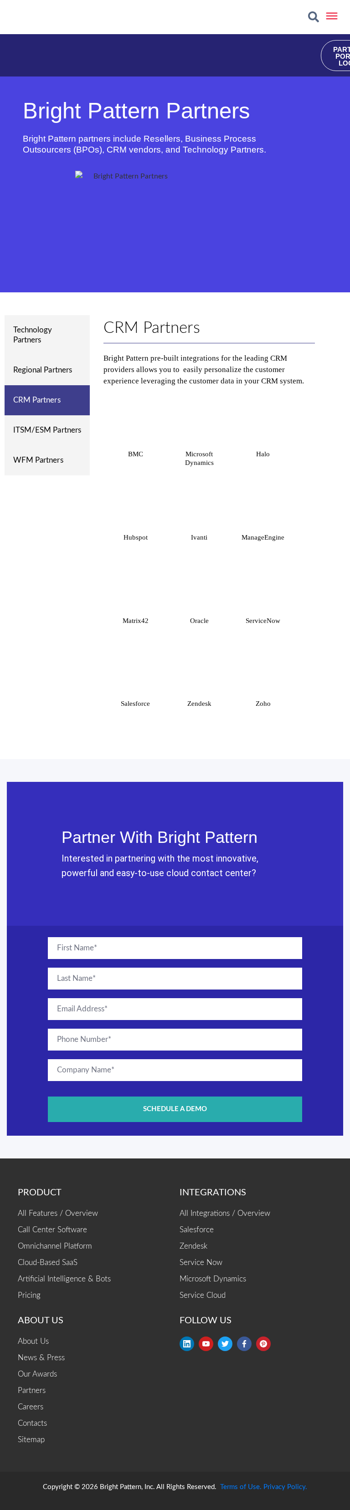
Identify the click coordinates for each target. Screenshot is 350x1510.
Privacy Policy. (285, 1487)
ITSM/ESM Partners (47, 430)
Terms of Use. (241, 1487)
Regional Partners (42, 370)
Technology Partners (32, 335)
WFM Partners (38, 460)
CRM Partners (37, 400)
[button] (313, 17)
